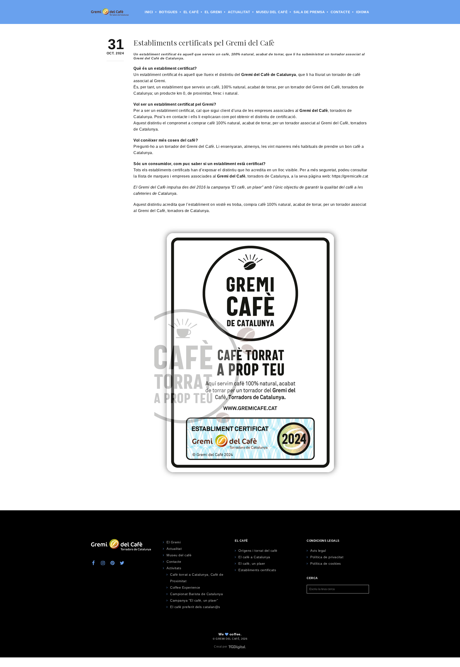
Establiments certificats (257, 570)
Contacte (340, 12)
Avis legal (318, 550)
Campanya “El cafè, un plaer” (194, 600)
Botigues (168, 12)
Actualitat (239, 12)
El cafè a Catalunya (254, 557)
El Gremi (213, 12)
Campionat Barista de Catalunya (196, 594)
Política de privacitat (326, 557)
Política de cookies (325, 563)
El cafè (191, 12)
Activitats (174, 568)
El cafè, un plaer (251, 563)
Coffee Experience (185, 587)
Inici (149, 12)
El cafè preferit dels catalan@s (195, 607)
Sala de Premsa (309, 12)
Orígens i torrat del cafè (257, 550)
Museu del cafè (272, 12)
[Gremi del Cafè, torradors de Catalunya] (110, 12)
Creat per (221, 646)
